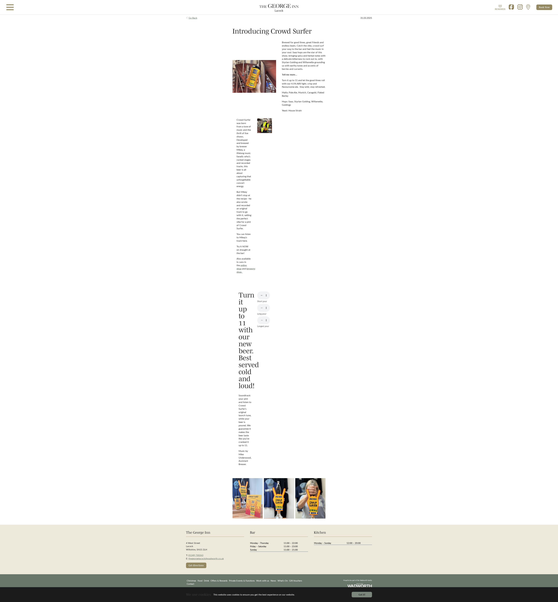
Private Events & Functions (242, 580)
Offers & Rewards (219, 580)
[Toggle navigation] (10, 7)
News (273, 580)
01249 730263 (195, 555)
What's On (283, 580)
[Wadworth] (279, 7)
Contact (190, 583)
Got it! (362, 594)
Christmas (191, 580)
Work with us (262, 580)
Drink (206, 580)
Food (200, 580)
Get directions (196, 565)
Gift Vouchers (295, 580)
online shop (242, 267)
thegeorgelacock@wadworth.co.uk (206, 558)
